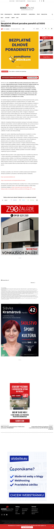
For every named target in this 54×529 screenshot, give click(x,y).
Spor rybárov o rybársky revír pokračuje (17, 71)
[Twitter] (45, 28)
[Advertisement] (20, 268)
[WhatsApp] (48, 28)
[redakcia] (2, 29)
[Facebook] (39, 1)
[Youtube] (44, 1)
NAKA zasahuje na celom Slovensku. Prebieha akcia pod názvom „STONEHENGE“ (12, 427)
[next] (37, 71)
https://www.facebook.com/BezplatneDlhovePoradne (13, 180)
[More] (51, 28)
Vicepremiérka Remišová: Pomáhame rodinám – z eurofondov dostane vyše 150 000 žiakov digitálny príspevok (41, 428)
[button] (52, 14)
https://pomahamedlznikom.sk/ (8, 177)
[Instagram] (41, 1)
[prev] (35, 71)
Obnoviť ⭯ (33, 282)
